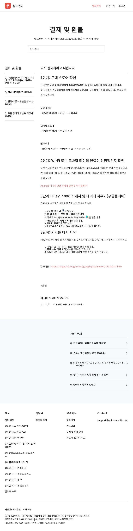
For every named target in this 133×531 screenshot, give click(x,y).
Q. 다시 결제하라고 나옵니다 (18, 92)
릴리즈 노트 (10, 491)
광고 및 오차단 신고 (75, 437)
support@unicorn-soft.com (112, 420)
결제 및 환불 (92, 38)
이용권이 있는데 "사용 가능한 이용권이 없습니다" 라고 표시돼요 (98, 364)
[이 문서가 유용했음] (42, 304)
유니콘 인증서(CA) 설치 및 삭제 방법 (90, 374)
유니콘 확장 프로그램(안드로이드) (64, 38)
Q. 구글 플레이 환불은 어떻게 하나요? (19, 114)
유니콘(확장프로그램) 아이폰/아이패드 (20, 445)
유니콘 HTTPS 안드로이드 (18, 473)
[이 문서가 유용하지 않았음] (48, 304)
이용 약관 (27, 509)
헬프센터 (96, 5)
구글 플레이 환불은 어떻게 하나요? (89, 343)
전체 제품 (9, 420)
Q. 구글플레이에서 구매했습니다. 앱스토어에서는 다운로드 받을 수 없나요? (19, 80)
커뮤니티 (110, 5)
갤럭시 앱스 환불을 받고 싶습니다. (89, 353)
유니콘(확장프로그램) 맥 (16, 462)
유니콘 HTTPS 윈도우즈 (17, 485)
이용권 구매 (41, 420)
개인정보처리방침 (12, 509)
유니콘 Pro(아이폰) (14, 437)
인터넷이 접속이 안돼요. (84, 384)
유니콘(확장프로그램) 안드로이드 (20, 454)
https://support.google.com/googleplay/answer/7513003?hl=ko (86, 266)
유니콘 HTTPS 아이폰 (15, 468)
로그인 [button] (122, 5)
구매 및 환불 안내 (74, 431)
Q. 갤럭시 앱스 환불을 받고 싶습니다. (19, 102)
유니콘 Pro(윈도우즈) (15, 431)
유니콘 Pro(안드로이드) (16, 426)
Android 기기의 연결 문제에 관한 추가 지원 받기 (64, 185)
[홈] (8, 6)
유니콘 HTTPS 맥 (13, 479)
